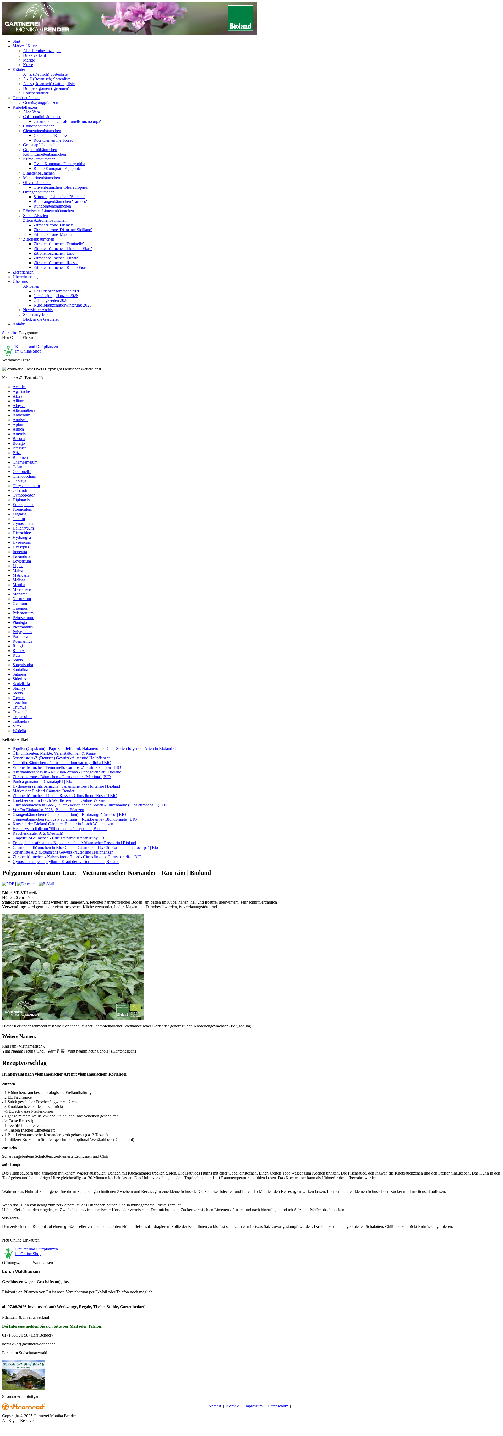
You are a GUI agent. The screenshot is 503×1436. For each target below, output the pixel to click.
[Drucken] (26, 884)
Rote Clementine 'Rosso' (54, 140)
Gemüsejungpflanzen (40, 102)
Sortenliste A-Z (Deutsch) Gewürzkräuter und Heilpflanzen (62, 758)
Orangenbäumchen (38, 192)
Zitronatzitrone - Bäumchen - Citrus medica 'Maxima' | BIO (62, 777)
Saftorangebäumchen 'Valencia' (59, 196)
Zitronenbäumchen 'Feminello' (59, 244)
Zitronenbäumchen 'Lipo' (54, 253)
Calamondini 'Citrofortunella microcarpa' (67, 121)
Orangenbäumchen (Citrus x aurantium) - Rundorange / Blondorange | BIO (75, 819)
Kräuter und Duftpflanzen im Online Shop (36, 348)
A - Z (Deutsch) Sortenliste (45, 74)
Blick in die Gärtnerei (41, 319)
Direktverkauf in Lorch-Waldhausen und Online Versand (59, 800)
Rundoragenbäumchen (52, 206)
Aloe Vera (31, 112)
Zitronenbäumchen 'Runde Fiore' (61, 267)
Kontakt (232, 1406)
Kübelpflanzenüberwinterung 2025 (62, 305)
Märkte (29, 60)
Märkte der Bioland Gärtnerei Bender (43, 791)
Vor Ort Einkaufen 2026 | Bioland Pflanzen (48, 810)
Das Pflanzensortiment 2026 (57, 291)
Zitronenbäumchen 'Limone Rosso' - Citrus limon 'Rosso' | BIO (65, 795)
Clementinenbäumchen (42, 131)
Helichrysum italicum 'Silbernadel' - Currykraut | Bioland (60, 828)
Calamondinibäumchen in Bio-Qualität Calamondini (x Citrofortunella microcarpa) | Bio (85, 847)
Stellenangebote (36, 314)
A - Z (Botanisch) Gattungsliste (49, 83)
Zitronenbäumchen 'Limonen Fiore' (63, 248)
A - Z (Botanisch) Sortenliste (46, 79)
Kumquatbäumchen (39, 159)
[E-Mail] (46, 884)
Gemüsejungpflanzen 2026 (56, 295)
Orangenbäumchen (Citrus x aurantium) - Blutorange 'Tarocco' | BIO (69, 814)
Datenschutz (277, 1406)
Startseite (9, 333)
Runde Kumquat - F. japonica (58, 168)
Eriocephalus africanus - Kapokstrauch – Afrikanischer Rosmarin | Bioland (74, 843)
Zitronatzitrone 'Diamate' (54, 225)
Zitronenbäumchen (38, 239)
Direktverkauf (34, 55)
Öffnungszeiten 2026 (51, 300)
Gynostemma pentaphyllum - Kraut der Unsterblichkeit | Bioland (66, 861)
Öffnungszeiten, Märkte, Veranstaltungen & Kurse (54, 753)
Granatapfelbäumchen (41, 145)
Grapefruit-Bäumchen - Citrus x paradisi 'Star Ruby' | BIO (61, 838)
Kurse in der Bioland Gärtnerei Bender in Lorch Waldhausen (63, 824)
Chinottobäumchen (38, 126)
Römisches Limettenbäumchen (48, 211)
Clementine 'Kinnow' (51, 135)
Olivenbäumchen (37, 182)
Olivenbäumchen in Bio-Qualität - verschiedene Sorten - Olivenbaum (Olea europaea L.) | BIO (91, 805)
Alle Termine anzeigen (42, 50)
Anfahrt (214, 1406)
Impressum (253, 1406)
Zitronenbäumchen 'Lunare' (56, 258)
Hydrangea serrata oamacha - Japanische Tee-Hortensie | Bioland (66, 786)
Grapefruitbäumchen (40, 149)
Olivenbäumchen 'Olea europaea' (61, 187)
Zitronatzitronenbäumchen (45, 220)
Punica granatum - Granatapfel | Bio (42, 781)
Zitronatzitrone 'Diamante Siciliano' (63, 229)
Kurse (28, 65)
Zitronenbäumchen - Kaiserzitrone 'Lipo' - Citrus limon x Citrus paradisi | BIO (77, 857)
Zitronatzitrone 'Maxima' (54, 234)
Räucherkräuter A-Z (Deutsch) (38, 833)
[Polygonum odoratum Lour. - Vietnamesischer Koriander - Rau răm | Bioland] (73, 1018)
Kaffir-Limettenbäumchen (44, 154)
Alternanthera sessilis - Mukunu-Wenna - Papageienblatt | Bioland (67, 772)
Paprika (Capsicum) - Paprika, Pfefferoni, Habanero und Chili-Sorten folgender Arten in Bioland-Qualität (100, 748)
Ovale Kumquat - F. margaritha (59, 164)
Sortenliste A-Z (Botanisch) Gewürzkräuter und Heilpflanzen (63, 852)
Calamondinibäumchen (42, 116)
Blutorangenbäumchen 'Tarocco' (60, 201)
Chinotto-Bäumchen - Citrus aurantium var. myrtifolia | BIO (62, 762)
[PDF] (8, 884)
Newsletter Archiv (38, 310)
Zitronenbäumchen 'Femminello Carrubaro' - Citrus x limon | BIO (67, 767)
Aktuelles (31, 286)
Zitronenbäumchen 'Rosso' (56, 262)
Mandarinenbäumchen (41, 178)
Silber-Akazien (35, 215)
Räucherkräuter (35, 93)
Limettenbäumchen (39, 173)
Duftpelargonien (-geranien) (46, 88)
